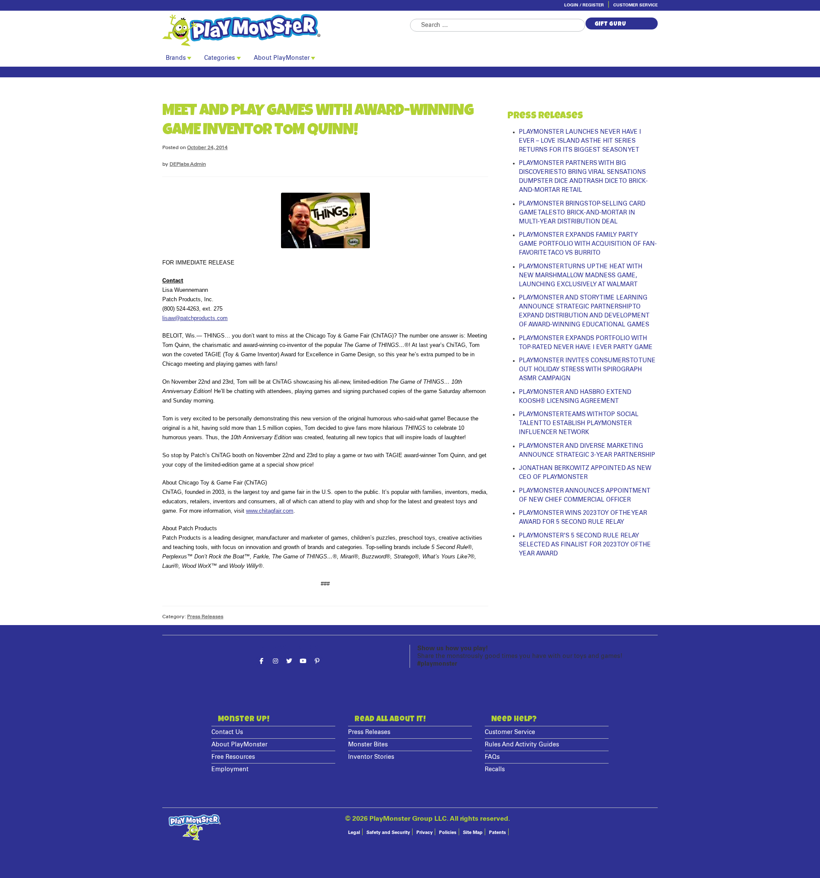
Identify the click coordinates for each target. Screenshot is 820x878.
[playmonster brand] (286, 30)
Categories (219, 58)
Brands (176, 58)
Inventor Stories (371, 757)
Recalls (495, 769)
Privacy (424, 832)
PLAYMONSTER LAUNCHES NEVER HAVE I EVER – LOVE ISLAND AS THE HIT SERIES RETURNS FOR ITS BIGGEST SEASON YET (580, 141)
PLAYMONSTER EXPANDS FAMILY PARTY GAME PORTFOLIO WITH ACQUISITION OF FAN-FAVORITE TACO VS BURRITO (588, 244)
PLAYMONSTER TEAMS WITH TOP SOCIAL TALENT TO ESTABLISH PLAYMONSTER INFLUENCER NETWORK (578, 423)
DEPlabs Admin (188, 164)
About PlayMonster (282, 58)
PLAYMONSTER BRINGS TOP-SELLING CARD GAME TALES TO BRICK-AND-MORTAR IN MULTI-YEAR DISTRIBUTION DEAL (582, 213)
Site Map (473, 832)
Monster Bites (368, 745)
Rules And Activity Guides (522, 745)
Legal (354, 832)
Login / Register (584, 5)
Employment (230, 769)
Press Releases (205, 617)
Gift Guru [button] (610, 24)
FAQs (492, 757)
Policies (448, 832)
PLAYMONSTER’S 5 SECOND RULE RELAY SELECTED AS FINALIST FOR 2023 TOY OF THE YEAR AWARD (585, 545)
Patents (497, 832)
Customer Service (635, 5)
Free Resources (233, 757)
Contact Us (227, 732)
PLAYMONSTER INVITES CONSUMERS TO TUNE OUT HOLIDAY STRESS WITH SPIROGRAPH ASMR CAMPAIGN (587, 370)
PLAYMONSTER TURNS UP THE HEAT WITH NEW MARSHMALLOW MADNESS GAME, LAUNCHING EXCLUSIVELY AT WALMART (580, 276)
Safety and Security (388, 832)
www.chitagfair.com (269, 511)
